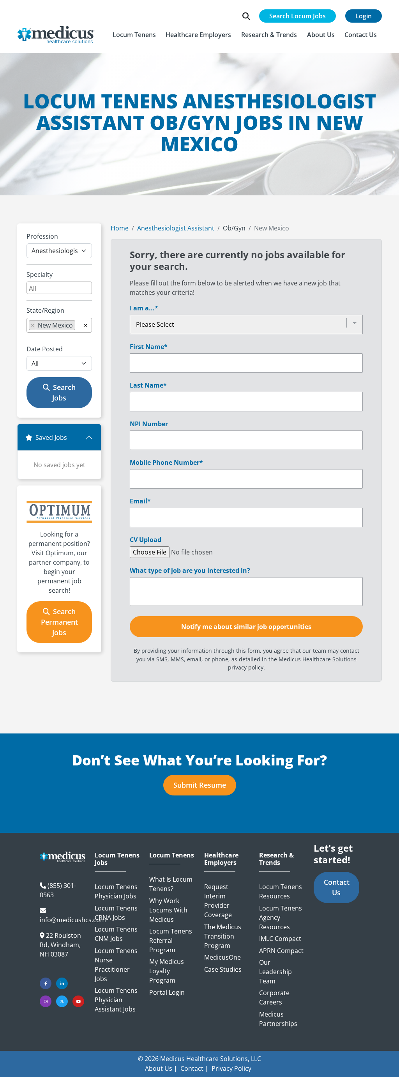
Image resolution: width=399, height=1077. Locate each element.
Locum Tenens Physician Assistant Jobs (116, 999)
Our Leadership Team (275, 971)
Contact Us (337, 887)
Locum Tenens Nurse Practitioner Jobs (116, 964)
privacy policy (245, 667)
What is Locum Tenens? (170, 884)
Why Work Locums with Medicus (168, 910)
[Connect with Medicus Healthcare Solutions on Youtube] (78, 1001)
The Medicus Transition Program (222, 936)
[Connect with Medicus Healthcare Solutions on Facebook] (45, 983)
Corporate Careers (274, 997)
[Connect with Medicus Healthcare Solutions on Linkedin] (62, 983)
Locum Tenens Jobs (117, 859)
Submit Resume (199, 785)
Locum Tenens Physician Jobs (116, 891)
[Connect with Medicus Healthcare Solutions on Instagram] (45, 1001)
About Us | (161, 1068)
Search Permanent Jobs (59, 622)
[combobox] (59, 288)
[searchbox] (60, 287)
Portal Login (167, 992)
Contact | (194, 1068)
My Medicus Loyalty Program (166, 971)
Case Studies (223, 969)
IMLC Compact (280, 938)
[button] (134, 35)
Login (363, 16)
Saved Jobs (51, 437)
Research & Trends (276, 859)
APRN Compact (281, 950)
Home (120, 228)
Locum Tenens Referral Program (170, 940)
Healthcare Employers (221, 859)
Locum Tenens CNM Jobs (116, 934)
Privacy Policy (231, 1068)
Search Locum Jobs (297, 16)
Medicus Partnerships (278, 1019)
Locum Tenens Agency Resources (280, 917)
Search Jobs (64, 392)
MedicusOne (222, 957)
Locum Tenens (171, 855)
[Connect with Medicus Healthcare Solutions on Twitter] (62, 1001)
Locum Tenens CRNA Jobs (116, 913)
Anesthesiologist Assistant (175, 228)
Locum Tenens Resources (280, 891)
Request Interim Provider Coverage (218, 900)
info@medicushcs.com (73, 920)
